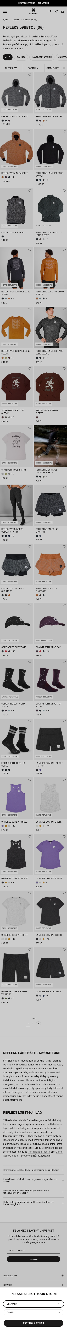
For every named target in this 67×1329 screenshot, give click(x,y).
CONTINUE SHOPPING (33, 1323)
